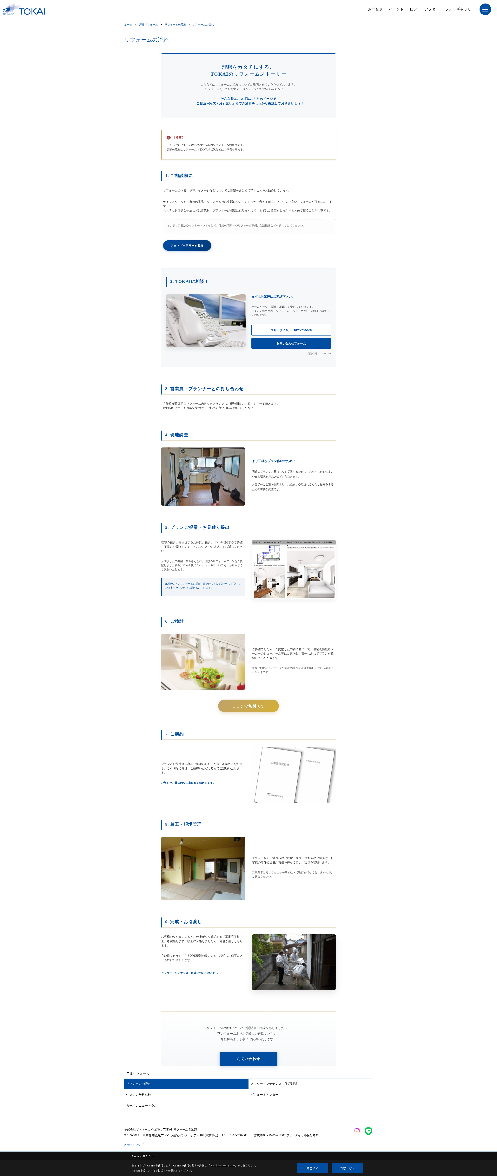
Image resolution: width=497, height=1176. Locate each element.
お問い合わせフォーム (291, 343)
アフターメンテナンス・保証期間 (273, 1083)
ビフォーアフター (424, 9)
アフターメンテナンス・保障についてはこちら (189, 973)
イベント (396, 9)
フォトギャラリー (460, 9)
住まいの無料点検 (138, 1094)
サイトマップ (135, 1144)
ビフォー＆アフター (264, 1094)
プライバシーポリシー (222, 1165)
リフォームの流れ (138, 1083)
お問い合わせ (248, 1058)
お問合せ (375, 9)
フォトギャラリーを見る (187, 245)
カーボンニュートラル (141, 1105)
